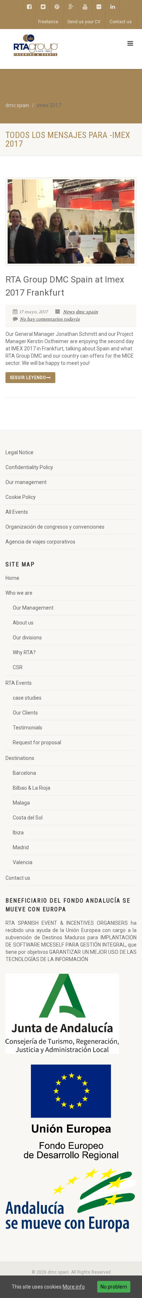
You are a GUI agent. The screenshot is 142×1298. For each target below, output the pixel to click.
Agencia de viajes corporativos (40, 542)
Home (12, 578)
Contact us (121, 21)
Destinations (19, 758)
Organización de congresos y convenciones (54, 527)
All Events (16, 512)
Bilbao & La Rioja (31, 788)
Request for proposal (37, 742)
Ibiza (18, 832)
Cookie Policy (20, 497)
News (69, 312)
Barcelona (24, 773)
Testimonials (27, 728)
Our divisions (27, 637)
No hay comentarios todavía (50, 319)
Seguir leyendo (28, 377)
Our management (26, 482)
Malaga (21, 803)
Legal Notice (19, 452)
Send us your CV (83, 21)
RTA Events (18, 683)
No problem (113, 1287)
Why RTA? (24, 652)
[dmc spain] (47, 45)
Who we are (18, 593)
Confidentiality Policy (29, 467)
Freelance (48, 21)
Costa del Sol (28, 818)
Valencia (22, 862)
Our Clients (25, 713)
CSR (18, 667)
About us (23, 623)
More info (74, 1287)
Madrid (21, 847)
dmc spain (87, 312)
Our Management (33, 608)
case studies (27, 698)
